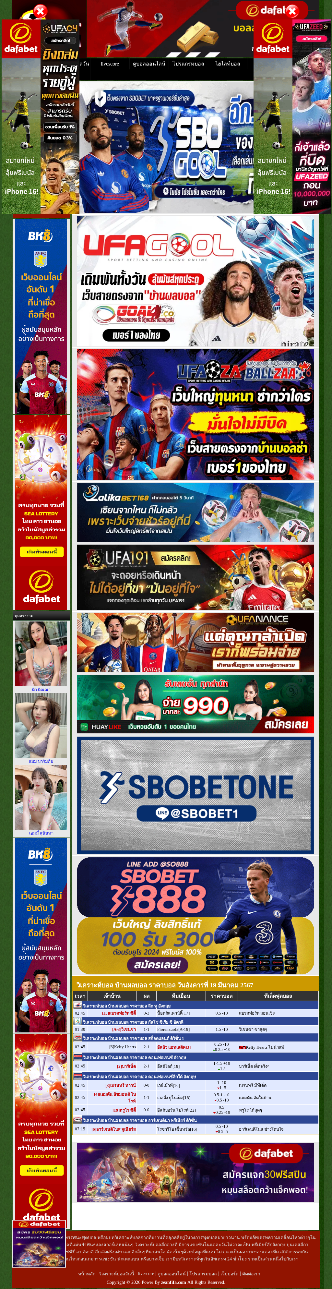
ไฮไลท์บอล (227, 63)
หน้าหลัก (87, 1273)
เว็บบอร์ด (230, 1273)
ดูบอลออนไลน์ (149, 63)
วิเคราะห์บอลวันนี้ (117, 1273)
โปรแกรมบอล (188, 63)
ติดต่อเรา (251, 1273)
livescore (110, 63)
